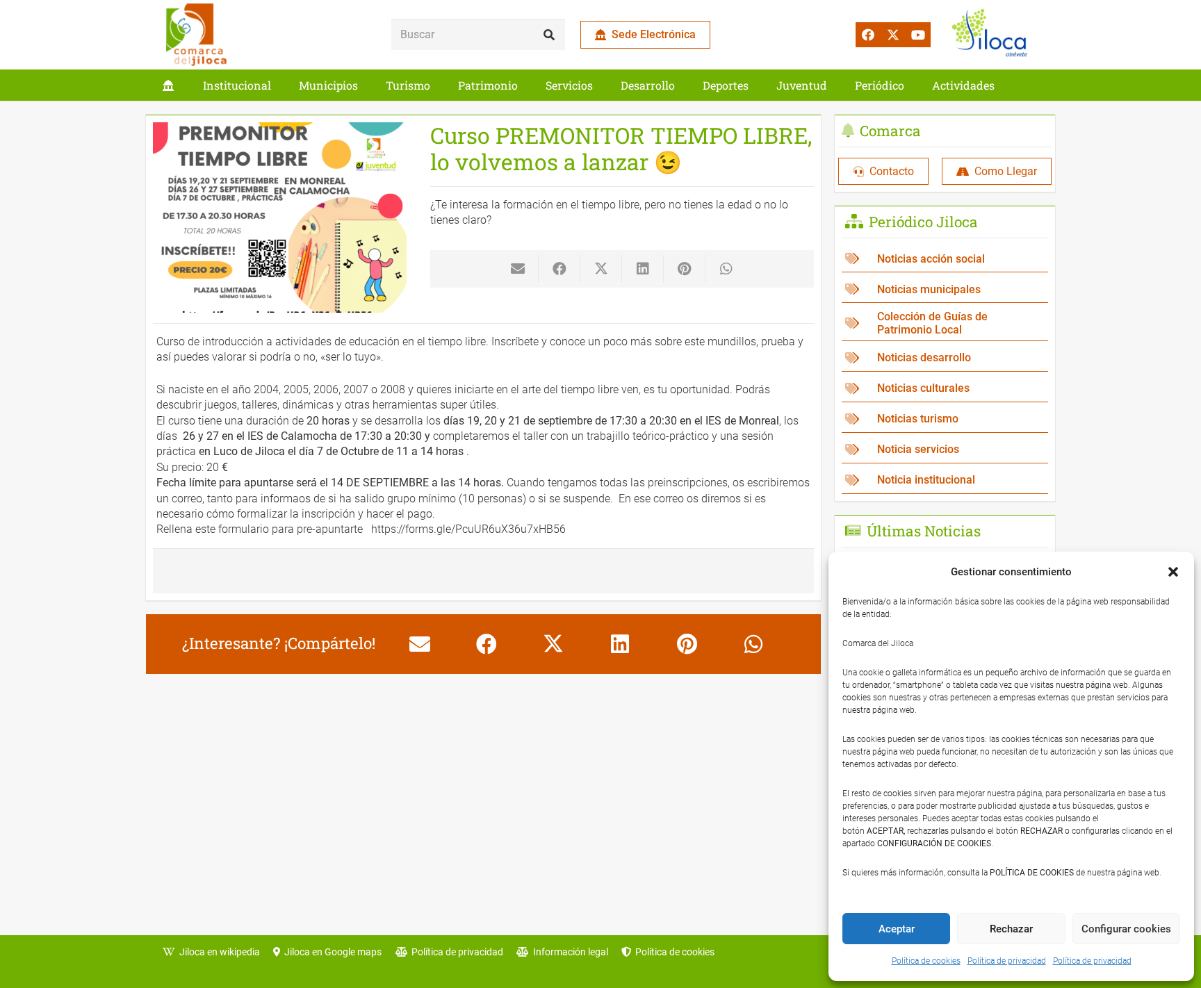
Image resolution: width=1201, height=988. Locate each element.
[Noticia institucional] (945, 480)
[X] (893, 34)
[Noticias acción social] (945, 258)
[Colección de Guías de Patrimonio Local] (945, 323)
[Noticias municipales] (945, 289)
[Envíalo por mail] (518, 269)
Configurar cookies (1126, 929)
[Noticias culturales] (945, 388)
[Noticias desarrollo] (945, 358)
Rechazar (1011, 929)
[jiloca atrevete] (992, 34)
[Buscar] (549, 35)
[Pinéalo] (684, 269)
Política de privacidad (1006, 961)
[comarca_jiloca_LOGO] (196, 34)
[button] (1173, 572)
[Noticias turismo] (945, 419)
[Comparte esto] (559, 269)
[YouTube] (918, 34)
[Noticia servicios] (945, 449)
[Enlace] (168, 85)
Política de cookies (926, 961)
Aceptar (897, 929)
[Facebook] (868, 34)
